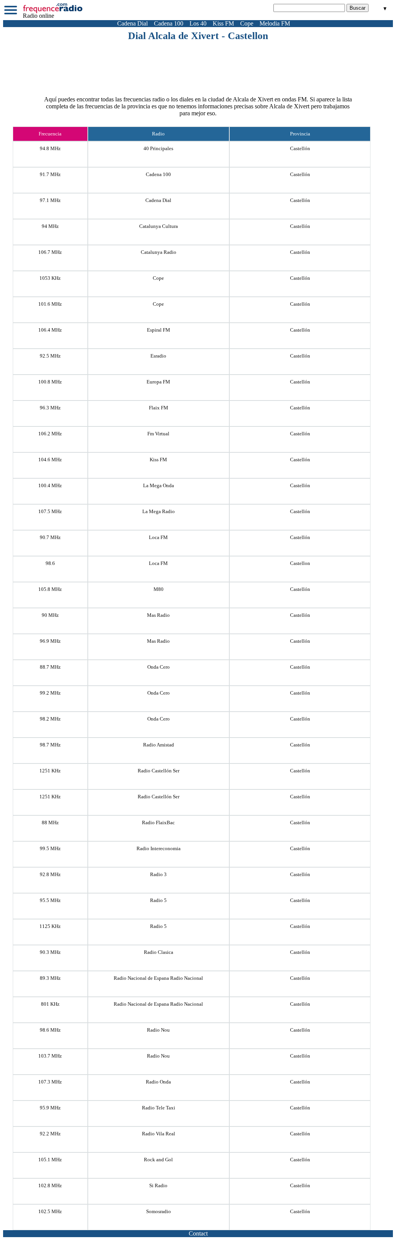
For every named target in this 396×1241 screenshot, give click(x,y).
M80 (159, 589)
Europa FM (158, 382)
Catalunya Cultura (158, 226)
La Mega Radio (158, 511)
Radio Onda (158, 1082)
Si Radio (158, 1185)
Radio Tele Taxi (158, 1108)
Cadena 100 (168, 23)
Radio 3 (158, 874)
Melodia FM (274, 23)
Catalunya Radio (158, 252)
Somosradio (158, 1211)
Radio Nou (158, 1030)
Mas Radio (158, 615)
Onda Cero (158, 667)
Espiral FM (158, 330)
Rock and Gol (158, 1159)
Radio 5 (158, 900)
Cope (246, 23)
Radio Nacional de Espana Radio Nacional (158, 978)
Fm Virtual (158, 433)
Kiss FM (223, 23)
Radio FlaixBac (158, 822)
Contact (198, 1233)
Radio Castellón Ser (158, 771)
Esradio (158, 356)
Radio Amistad (158, 745)
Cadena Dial (132, 23)
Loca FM (158, 537)
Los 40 (198, 23)
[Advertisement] (198, 63)
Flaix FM (158, 408)
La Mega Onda (158, 485)
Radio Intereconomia (159, 848)
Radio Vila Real (158, 1134)
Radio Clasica (158, 952)
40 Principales (158, 148)
